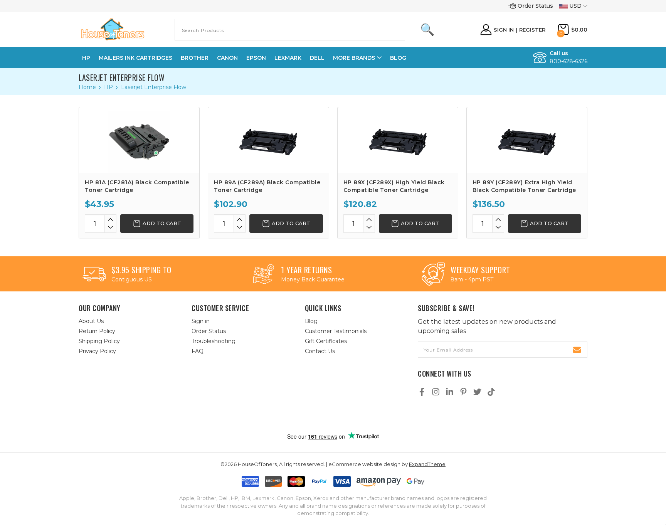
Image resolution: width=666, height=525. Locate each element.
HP (86, 57)
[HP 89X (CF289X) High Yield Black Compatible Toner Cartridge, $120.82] (398, 140)
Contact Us (320, 351)
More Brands (354, 57)
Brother (195, 57)
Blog (398, 57)
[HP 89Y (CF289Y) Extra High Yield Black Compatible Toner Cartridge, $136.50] (527, 140)
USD (575, 5)
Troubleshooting (213, 341)
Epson (256, 57)
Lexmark (287, 57)
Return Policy (97, 331)
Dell (317, 57)
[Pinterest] (463, 392)
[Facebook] (422, 392)
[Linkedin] (450, 392)
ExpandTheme (427, 464)
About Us (91, 321)
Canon (227, 57)
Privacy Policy (97, 351)
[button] (341, 415)
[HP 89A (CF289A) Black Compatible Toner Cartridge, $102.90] (268, 140)
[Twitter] (477, 392)
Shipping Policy (99, 341)
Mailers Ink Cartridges (135, 57)
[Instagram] (436, 392)
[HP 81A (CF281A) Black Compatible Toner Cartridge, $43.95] (139, 140)
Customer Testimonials (336, 331)
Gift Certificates (326, 341)
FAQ (198, 351)
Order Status (535, 5)
